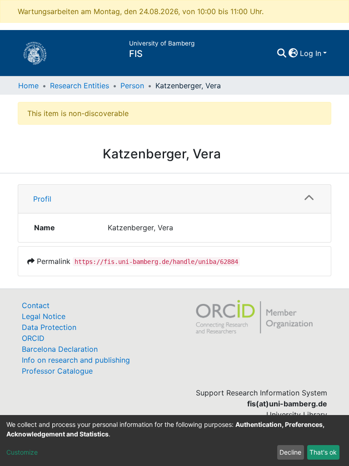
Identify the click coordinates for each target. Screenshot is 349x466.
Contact (36, 305)
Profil (42, 198)
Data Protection (49, 327)
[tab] (174, 199)
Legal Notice (43, 316)
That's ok (323, 452)
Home (28, 85)
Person (132, 85)
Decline (290, 452)
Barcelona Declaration (60, 349)
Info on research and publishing (76, 360)
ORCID (33, 338)
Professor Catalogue (57, 370)
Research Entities (79, 85)
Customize (22, 452)
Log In (310, 53)
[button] (293, 53)
